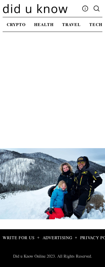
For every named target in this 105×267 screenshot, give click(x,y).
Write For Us (19, 237)
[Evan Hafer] (54, 217)
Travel (71, 24)
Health (44, 24)
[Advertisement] (52, 92)
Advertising (57, 237)
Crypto (16, 24)
